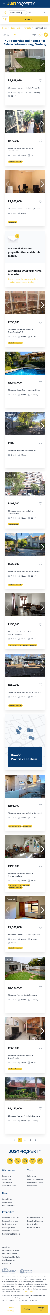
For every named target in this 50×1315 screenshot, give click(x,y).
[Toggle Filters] (5, 19)
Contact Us (6, 1179)
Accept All (41, 1309)
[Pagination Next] (36, 1140)
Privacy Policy (28, 1291)
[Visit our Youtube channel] (40, 1161)
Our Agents (6, 1176)
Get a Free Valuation (35, 1179)
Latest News (7, 1199)
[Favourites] (40, 80)
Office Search (7, 1182)
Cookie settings (11, 1309)
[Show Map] (46, 35)
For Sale (27, 28)
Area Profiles (32, 1186)
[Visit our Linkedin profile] (25, 1161)
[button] (24, 12)
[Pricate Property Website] (27, 1272)
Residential (16, 28)
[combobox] (37, 12)
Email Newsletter (8, 1205)
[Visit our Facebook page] (10, 1161)
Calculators (31, 1176)
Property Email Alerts (35, 1182)
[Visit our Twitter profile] (17, 1161)
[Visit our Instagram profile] (32, 1161)
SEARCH (28, 19)
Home (4, 28)
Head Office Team (9, 1186)
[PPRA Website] (9, 1271)
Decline (27, 1309)
